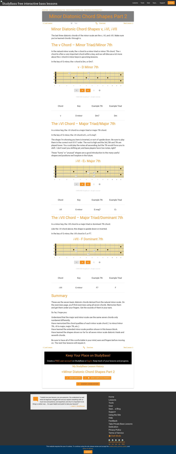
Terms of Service (116, 433)
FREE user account (63, 361)
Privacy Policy (115, 430)
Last (47, 23)
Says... (155, 3)
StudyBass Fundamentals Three (57, 10)
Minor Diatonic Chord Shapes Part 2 (93, 10)
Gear (148, 3)
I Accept (88, 452)
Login (171, 2)
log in (89, 361)
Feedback (113, 421)
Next (129, 23)
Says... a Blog (115, 409)
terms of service (88, 448)
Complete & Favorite (97, 378)
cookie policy (113, 446)
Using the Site (115, 415)
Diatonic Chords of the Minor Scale (74, 10)
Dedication (113, 427)
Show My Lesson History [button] (88, 384)
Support (162, 3)
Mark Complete (73, 378)
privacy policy (122, 446)
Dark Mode (115, 436)
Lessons (135, 3)
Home (111, 397)
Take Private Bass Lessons (120, 424)
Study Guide (45, 10)
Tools (142, 3)
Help (111, 418)
